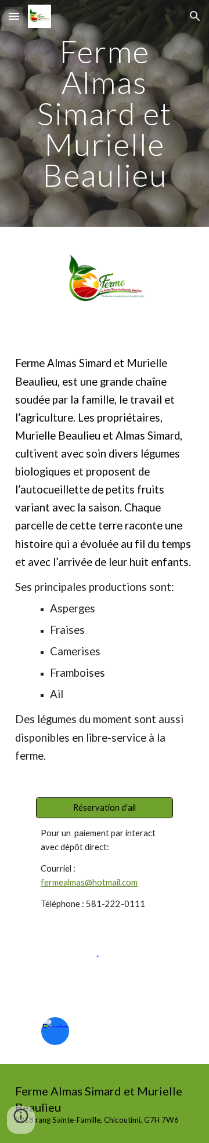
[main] (104, 113)
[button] (14, 16)
